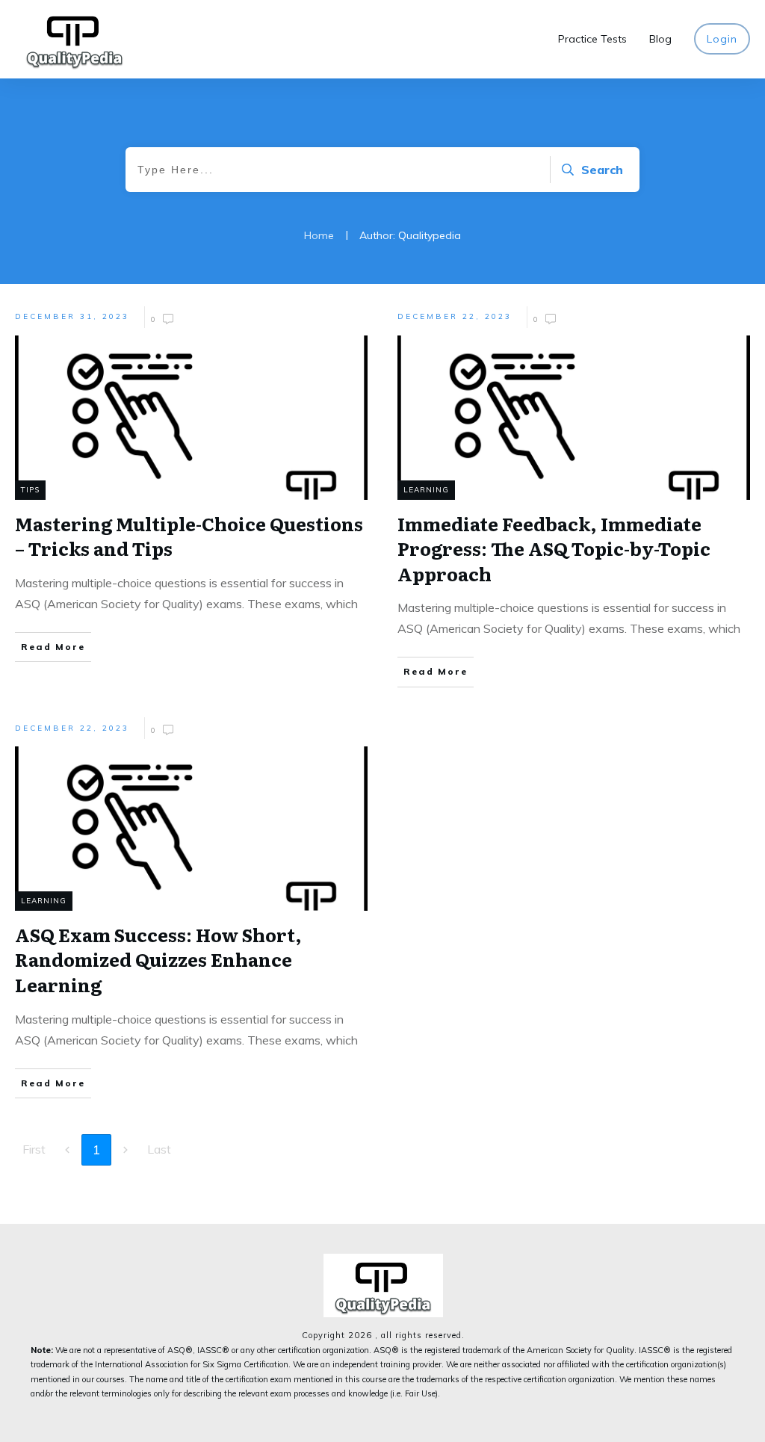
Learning (426, 490)
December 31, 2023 (72, 316)
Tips (30, 490)
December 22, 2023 (454, 316)
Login (722, 39)
